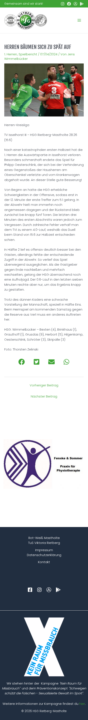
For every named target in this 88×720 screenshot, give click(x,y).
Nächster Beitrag (44, 396)
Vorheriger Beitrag (44, 385)
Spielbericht (28, 54)
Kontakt (44, 562)
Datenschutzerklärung (44, 555)
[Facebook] (69, 4)
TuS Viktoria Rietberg (44, 543)
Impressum (44, 550)
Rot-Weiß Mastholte (44, 538)
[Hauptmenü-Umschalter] (79, 20)
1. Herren (10, 54)
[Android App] (82, 4)
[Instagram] (63, 4)
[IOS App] (75, 4)
